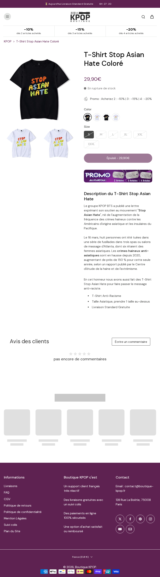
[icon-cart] (152, 16)
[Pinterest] (140, 519)
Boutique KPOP (85, 567)
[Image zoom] (40, 86)
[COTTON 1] (115, 117)
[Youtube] (120, 529)
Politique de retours (17, 506)
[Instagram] (150, 519)
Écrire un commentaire (131, 342)
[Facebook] (130, 519)
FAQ (6, 492)
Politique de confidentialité (23, 512)
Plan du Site (12, 531)
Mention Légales (15, 518)
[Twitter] (120, 519)
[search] (143, 16)
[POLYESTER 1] (97, 117)
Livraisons (10, 486)
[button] (118, 158)
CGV (7, 499)
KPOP (8, 41)
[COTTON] (106, 117)
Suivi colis (10, 525)
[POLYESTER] (87, 117)
